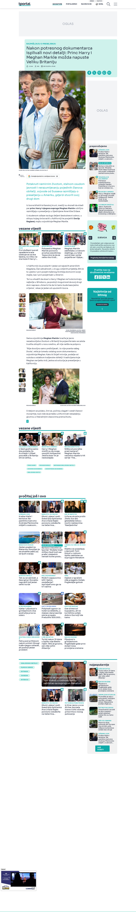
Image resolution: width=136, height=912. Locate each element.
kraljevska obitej (34, 472)
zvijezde (24, 675)
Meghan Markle (44, 465)
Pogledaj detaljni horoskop (102, 258)
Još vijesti (100, 748)
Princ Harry (32, 465)
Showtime (57, 4)
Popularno (71, 4)
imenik (92, 1)
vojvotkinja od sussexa (53, 469)
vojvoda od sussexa (35, 469)
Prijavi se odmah (102, 304)
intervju (24, 680)
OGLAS (68, 24)
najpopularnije (99, 664)
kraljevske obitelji (29, 663)
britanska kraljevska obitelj (64, 465)
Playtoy (99, 1)
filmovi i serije (27, 667)
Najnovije (86, 4)
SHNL (101, 4)
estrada (24, 671)
